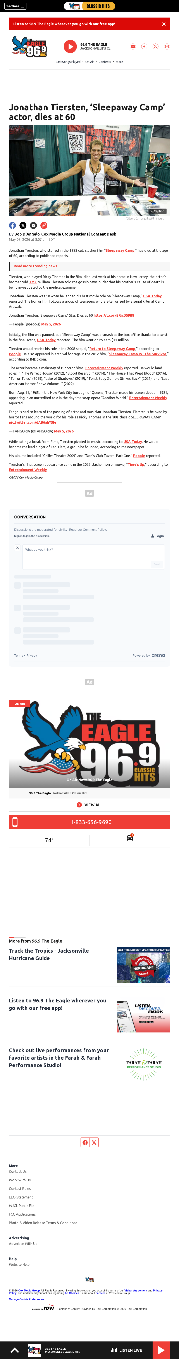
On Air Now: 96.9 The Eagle (89, 780)
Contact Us (18, 1171)
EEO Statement (21, 1197)
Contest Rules (20, 1189)
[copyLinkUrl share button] (43, 225)
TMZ (33, 282)
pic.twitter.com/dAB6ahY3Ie (32, 422)
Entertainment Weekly (104, 368)
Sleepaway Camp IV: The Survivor (137, 354)
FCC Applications (22, 1214)
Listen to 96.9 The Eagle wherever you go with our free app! (64, 24)
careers (100, 1293)
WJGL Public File (21, 1206)
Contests (105, 62)
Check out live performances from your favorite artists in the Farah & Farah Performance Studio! (59, 1057)
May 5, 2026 (51, 324)
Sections (12, 6)
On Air (89, 62)
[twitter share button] (22, 225)
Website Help (19, 1264)
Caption (157, 211)
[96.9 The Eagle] (89, 6)
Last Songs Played (68, 62)
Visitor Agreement (135, 1290)
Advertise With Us (23, 1244)
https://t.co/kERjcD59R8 (114, 315)
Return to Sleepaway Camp (112, 349)
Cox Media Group (29, 1290)
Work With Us (20, 1180)
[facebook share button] (12, 225)
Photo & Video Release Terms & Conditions (43, 1223)
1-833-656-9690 (91, 822)
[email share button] (33, 225)
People (15, 354)
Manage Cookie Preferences (26, 1299)
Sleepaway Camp (120, 250)
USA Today (152, 296)
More (119, 62)
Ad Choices (72, 1293)
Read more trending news (35, 266)
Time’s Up (136, 464)
